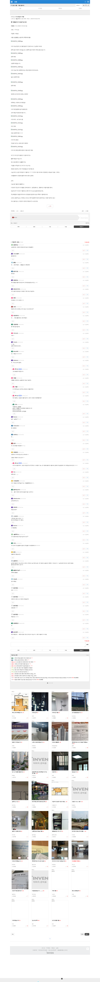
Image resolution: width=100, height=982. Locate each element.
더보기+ (87, 655)
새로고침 (87, 242)
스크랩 (86, 211)
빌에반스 (14, 894)
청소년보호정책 (52, 950)
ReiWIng (53, 716)
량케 (53, 775)
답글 (13, 250)
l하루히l (13, 864)
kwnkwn (73, 805)
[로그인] (85, 1)
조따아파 (73, 716)
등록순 (18, 242)
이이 (13, 924)
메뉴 (12, 223)
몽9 (32, 924)
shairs (13, 745)
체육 (73, 775)
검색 (82, 934)
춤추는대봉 (54, 834)
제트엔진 (34, 745)
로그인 (43, 948)
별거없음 (34, 834)
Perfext (13, 775)
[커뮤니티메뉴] (12, 1)
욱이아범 (34, 894)
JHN (33, 716)
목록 (18, 226)
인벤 (15, 2)
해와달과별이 (54, 745)
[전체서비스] (88, 1)
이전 (50, 226)
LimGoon (54, 864)
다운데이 (34, 775)
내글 (20, 8)
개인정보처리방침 (42, 950)
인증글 (80, 8)
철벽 (73, 745)
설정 (57, 948)
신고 (17, 211)
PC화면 (48, 948)
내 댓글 (40, 8)
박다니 (13, 716)
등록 (87, 644)
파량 (73, 894)
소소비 (53, 894)
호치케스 (14, 805)
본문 (34, 226)
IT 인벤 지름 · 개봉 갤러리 (17, 5)
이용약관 (35, 950)
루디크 (13, 18)
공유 (83, 211)
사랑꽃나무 (54, 805)
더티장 (33, 805)
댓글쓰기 (81, 226)
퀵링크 (53, 948)
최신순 (21, 242)
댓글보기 (81, 650)
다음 (66, 226)
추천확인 (13, 211)
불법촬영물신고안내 (62, 950)
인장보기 (15, 223)
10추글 (60, 8)
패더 (53, 924)
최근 (13, 934)
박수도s (13, 834)
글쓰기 (88, 5)
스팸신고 (22, 211)
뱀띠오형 (34, 864)
